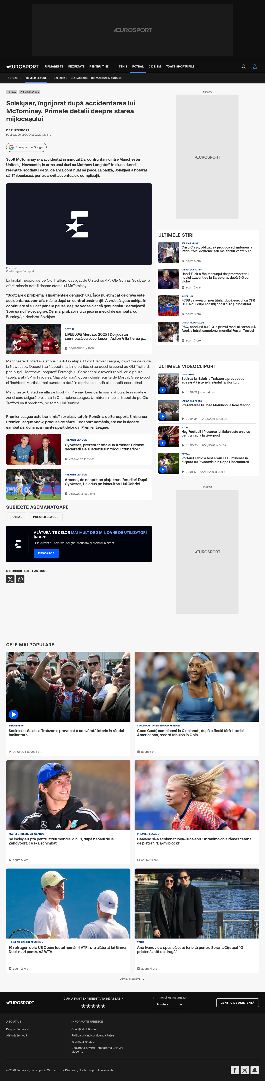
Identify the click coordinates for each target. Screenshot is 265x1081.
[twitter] (245, 1070)
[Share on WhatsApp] (20, 579)
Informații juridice (82, 1041)
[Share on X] (10, 579)
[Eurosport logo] (22, 67)
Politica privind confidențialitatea (92, 1035)
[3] (93, 1006)
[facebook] (235, 1070)
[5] (103, 1006)
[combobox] (169, 1004)
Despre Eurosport (17, 1029)
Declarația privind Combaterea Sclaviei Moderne (97, 1049)
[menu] (244, 66)
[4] (98, 1006)
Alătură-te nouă (16, 1035)
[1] (83, 1006)
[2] (88, 1006)
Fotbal (12, 92)
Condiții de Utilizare (84, 1029)
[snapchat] (255, 1070)
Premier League (29, 92)
